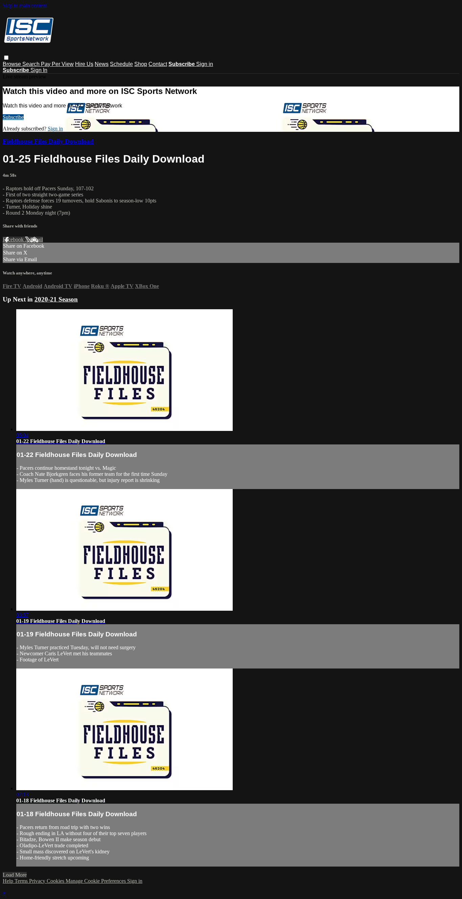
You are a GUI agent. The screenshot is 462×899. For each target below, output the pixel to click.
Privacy (38, 881)
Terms (22, 881)
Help (9, 881)
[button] (6, 57)
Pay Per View (57, 64)
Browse (12, 64)
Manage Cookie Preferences (96, 881)
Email (36, 239)
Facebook (14, 239)
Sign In (38, 70)
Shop (140, 64)
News (102, 64)
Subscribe (13, 117)
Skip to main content (25, 5)
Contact (157, 64)
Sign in (204, 64)
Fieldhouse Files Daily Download (48, 141)
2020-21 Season (56, 299)
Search (31, 64)
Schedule (121, 64)
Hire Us (84, 64)
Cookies (56, 881)
